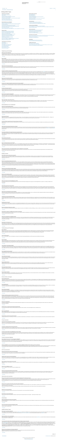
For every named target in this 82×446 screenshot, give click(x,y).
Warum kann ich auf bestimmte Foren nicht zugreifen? (8, 35)
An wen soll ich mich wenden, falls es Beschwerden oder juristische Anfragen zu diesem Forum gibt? (40, 44)
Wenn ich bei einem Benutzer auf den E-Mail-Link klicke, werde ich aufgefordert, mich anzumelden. (13, 28)
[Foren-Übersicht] (12, 4)
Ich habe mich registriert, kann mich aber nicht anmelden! (8, 16)
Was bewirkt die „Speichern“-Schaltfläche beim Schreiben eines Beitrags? (10, 38)
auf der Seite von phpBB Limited (26, 412)
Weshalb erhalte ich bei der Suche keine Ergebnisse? (35, 30)
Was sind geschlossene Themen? (6, 47)
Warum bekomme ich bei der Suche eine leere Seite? (35, 31)
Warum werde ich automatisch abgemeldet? (7, 19)
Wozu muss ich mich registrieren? (6, 14)
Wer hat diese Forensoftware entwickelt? (34, 43)
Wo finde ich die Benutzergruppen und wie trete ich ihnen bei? (36, 16)
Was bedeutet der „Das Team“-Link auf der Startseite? (35, 19)
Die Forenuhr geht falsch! (5, 24)
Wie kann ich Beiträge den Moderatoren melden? (7, 37)
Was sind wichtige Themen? (5, 46)
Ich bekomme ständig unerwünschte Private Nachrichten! (35, 22)
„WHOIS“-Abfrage (5, 422)
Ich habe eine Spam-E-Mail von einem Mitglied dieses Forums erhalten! (37, 23)
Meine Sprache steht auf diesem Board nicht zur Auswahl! (8, 25)
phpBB (26, 437)
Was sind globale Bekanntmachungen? (6, 45)
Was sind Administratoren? (32, 14)
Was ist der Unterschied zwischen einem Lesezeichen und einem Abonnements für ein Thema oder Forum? (41, 35)
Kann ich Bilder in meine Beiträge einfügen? (7, 44)
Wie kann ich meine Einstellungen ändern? (6, 22)
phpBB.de (43, 412)
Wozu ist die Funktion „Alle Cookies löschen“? (7, 20)
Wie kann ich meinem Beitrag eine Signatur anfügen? (8, 32)
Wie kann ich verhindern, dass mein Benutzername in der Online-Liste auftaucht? (11, 23)
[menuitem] (6, 8)
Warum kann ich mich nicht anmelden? (6, 17)
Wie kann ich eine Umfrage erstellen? (6, 33)
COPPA (44, 71)
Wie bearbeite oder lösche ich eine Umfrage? (7, 34)
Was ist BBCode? (4, 42)
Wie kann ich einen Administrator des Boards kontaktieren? (36, 45)
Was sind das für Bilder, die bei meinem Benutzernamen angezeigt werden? (10, 26)
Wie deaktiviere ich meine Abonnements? (34, 37)
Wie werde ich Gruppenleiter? (32, 17)
